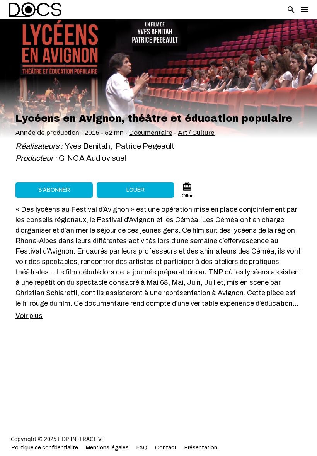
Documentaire (150, 132)
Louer (135, 190)
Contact (166, 448)
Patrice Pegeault (144, 146)
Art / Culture (196, 132)
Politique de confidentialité (45, 448)
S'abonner (54, 190)
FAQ (141, 448)
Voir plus (29, 316)
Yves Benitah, (89, 146)
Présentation (200, 448)
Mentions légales (107, 448)
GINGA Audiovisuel (92, 158)
